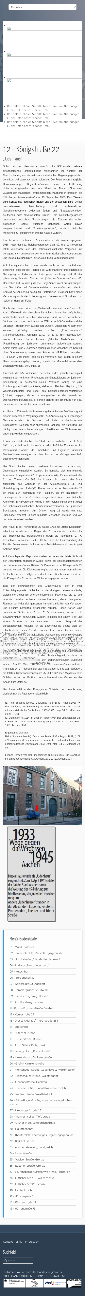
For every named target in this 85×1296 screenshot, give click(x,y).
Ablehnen (29, 658)
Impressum (42, 663)
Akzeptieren (10, 658)
